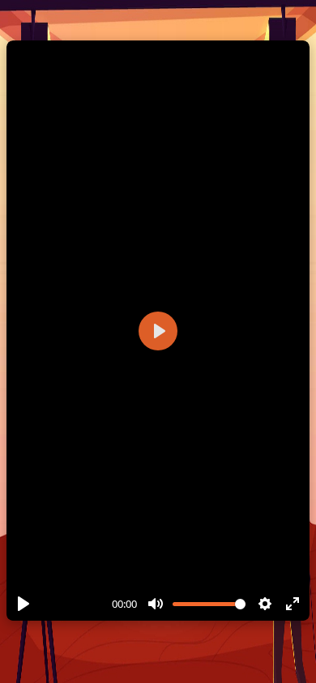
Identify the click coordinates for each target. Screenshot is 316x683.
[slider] (209, 604)
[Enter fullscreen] (292, 604)
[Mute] (156, 604)
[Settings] (265, 604)
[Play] (23, 604)
